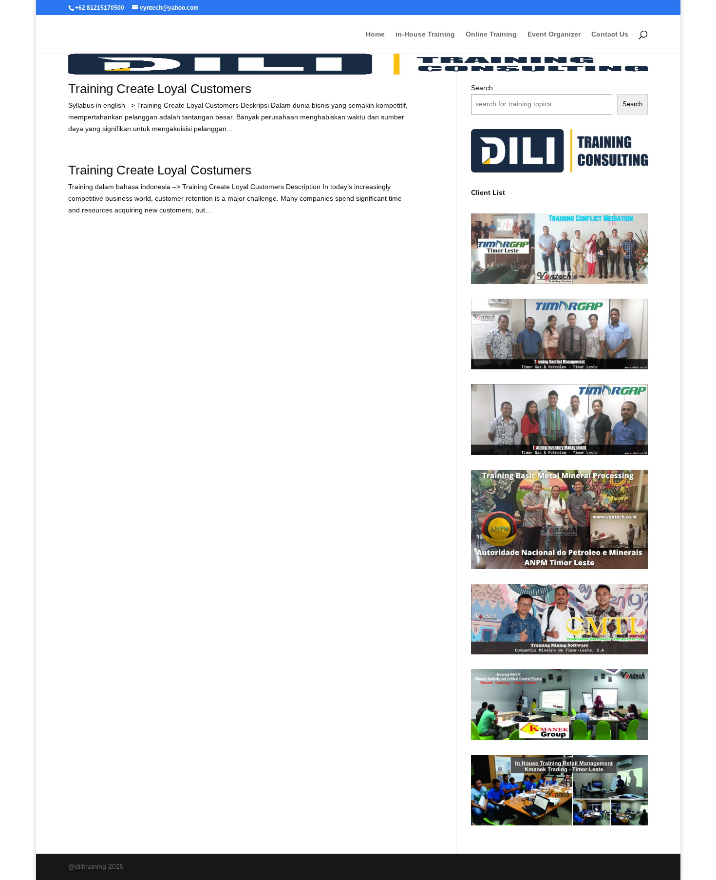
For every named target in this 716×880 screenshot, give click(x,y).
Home (375, 34)
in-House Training (425, 34)
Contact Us (609, 34)
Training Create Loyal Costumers (159, 170)
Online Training (491, 34)
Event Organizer (554, 34)
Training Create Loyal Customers (159, 88)
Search (482, 88)
